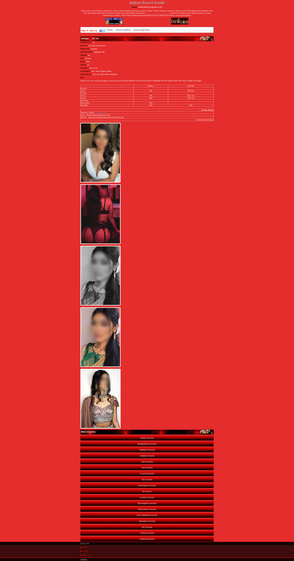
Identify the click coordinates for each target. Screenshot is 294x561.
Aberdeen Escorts (147, 521)
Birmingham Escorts (147, 503)
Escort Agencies (142, 30)
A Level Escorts (147, 473)
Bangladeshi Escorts (147, 444)
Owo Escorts (147, 462)
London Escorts (147, 497)
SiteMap (83, 559)
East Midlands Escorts (147, 515)
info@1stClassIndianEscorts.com (98, 115)
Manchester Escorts (147, 509)
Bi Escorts (147, 491)
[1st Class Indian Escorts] (179, 21)
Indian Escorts (147, 438)
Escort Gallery (123, 30)
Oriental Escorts (147, 539)
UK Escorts (147, 527)
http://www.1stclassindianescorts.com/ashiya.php (106, 117)
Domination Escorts (147, 485)
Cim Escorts (147, 468)
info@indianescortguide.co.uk (150, 7)
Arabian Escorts (147, 456)
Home (110, 30)
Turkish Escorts (147, 533)
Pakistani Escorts (147, 450)
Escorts (85, 551)
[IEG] (114, 21)
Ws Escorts (147, 479)
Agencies (86, 555)
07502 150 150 (101, 112)
